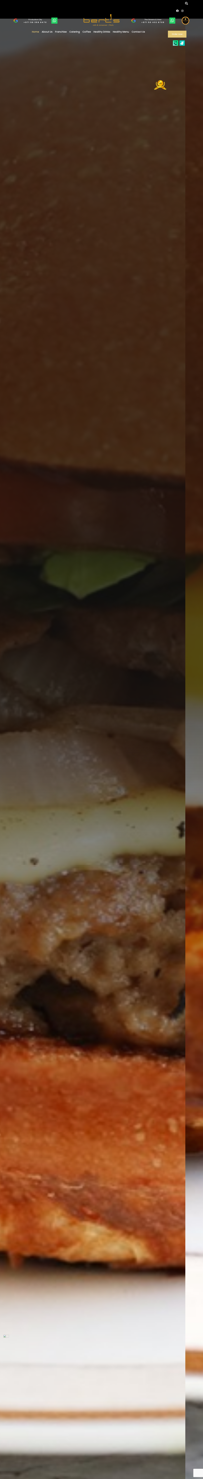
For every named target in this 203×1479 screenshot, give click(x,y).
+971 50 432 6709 (152, 22)
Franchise (61, 32)
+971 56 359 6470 (35, 22)
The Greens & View (152, 19)
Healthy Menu (121, 32)
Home (35, 32)
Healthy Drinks (101, 32)
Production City (35, 19)
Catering (74, 32)
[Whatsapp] (54, 20)
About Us (47, 32)
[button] (186, 3)
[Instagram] (182, 10)
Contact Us (138, 32)
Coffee (86, 32)
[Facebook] (177, 10)
